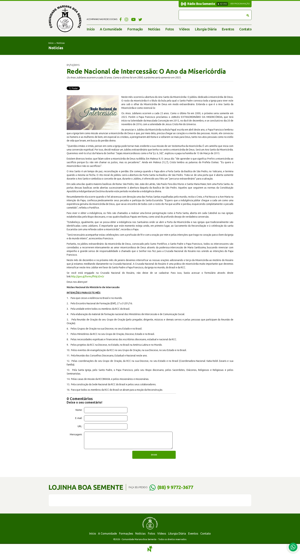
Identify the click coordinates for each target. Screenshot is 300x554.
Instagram (126, 19)
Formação (135, 29)
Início (91, 29)
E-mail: (78, 418)
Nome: (79, 410)
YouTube (133, 19)
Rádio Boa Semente (201, 3)
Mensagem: (76, 434)
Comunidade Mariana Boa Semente (64, 18)
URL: (80, 426)
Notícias (154, 29)
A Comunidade (111, 29)
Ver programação (240, 4)
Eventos (228, 29)
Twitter (140, 19)
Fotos (169, 29)
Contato (245, 29)
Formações (126, 533)
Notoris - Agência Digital (150, 549)
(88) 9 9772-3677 (175, 487)
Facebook (120, 19)
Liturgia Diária (205, 29)
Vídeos (184, 29)
